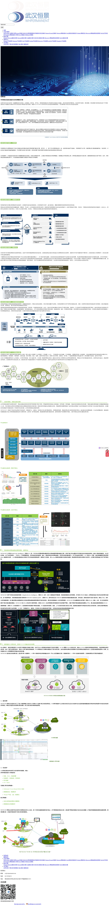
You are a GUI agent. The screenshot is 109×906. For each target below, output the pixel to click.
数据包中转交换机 (40, 33)
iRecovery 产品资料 (43, 41)
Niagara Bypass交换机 (50, 33)
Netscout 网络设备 (61, 33)
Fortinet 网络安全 (81, 33)
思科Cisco (18, 34)
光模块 (11, 33)
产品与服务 (6, 31)
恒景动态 (6, 855)
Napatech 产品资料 (61, 41)
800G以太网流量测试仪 (29, 33)
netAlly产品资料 (52, 41)
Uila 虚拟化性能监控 (71, 33)
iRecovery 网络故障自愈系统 (52, 38)
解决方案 (6, 36)
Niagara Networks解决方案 (10, 38)
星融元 (23, 34)
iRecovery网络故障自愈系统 (93, 33)
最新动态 (26, 44)
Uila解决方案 (30, 38)
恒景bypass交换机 (18, 33)
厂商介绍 (11, 44)
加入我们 (21, 44)
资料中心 (6, 39)
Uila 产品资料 (25, 41)
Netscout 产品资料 (17, 41)
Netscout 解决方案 (21, 38)
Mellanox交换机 (29, 34)
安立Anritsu (6, 33)
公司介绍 (6, 44)
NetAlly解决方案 (63, 38)
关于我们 (6, 42)
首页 (5, 30)
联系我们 (16, 44)
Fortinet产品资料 (33, 41)
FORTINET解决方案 (39, 38)
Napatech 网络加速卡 (10, 34)
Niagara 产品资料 (8, 41)
